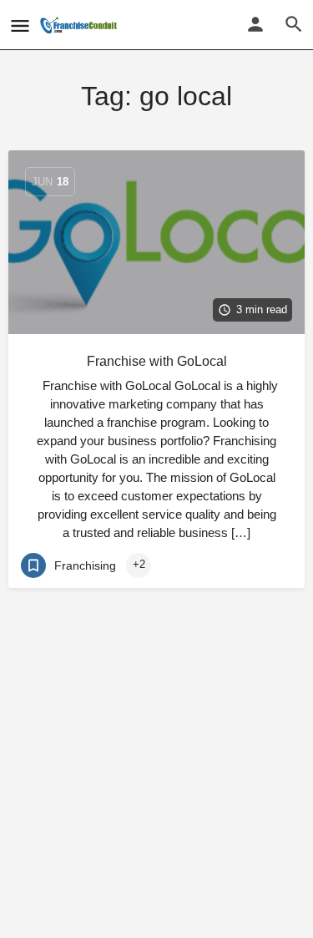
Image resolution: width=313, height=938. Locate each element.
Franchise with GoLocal (157, 361)
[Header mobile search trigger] (294, 24)
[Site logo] (80, 25)
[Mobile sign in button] (255, 24)
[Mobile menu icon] (20, 25)
